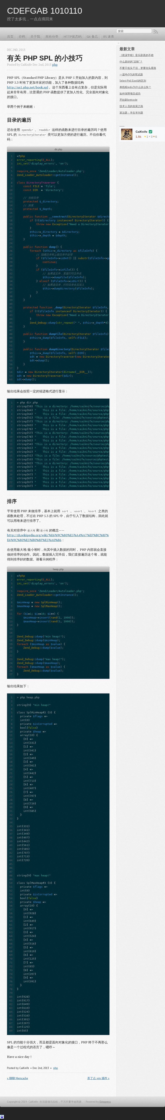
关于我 (35, 37)
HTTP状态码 (72, 37)
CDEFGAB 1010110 (44, 10)
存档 (22, 37)
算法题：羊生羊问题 (131, 112)
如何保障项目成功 (130, 93)
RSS (156, 32)
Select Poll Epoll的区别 (133, 80)
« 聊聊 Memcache (17, 1078)
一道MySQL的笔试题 (131, 74)
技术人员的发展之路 (131, 106)
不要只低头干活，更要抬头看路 (138, 68)
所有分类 (51, 37)
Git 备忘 (92, 37)
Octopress (105, 1102)
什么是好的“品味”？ (131, 61)
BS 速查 (108, 37)
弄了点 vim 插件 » (98, 1078)
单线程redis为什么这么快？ (135, 87)
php (55, 65)
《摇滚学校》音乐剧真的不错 (137, 55)
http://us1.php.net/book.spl (27, 87)
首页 (10, 37)
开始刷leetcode (128, 100)
